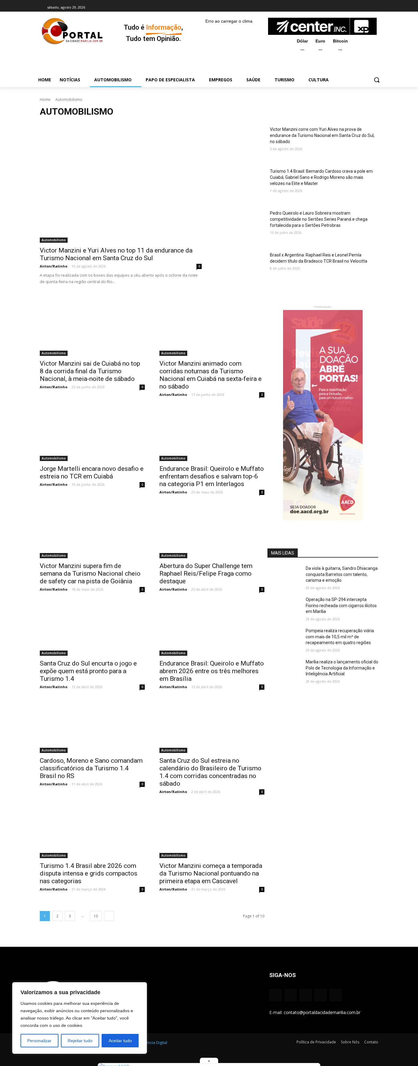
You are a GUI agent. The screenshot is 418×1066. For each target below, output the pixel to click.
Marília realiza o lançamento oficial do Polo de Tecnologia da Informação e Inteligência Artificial (342, 667)
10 (96, 916)
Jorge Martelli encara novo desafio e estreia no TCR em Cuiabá (92, 472)
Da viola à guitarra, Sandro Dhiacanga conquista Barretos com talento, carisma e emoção (342, 574)
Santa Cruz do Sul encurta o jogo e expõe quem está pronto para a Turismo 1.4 (88, 671)
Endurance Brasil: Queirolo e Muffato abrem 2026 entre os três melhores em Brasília (211, 671)
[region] (79, 1018)
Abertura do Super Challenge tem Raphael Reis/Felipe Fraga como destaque (205, 573)
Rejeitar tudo (80, 1040)
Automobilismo (54, 240)
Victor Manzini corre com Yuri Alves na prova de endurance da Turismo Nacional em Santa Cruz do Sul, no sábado (322, 135)
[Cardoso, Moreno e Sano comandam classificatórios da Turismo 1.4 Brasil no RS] (92, 727)
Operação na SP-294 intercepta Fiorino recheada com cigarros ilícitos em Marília (341, 605)
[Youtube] (367, 7)
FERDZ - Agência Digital (147, 1042)
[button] (376, 79)
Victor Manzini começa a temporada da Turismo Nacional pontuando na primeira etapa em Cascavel (210, 873)
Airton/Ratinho (53, 266)
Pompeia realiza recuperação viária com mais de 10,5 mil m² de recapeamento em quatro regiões (340, 636)
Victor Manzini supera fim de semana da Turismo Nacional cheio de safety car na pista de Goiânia (90, 573)
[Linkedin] (350, 7)
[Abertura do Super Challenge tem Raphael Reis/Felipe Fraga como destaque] (211, 532)
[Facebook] (333, 7)
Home (45, 99)
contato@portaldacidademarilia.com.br (322, 1012)
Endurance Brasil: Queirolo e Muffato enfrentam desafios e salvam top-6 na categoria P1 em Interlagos (211, 476)
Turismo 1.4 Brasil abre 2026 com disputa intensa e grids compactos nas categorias (88, 873)
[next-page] (109, 916)
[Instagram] (341, 7)
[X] (358, 7)
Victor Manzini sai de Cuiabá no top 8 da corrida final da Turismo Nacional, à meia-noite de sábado (90, 371)
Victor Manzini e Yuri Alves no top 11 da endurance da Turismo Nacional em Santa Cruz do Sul (116, 254)
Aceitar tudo (120, 1040)
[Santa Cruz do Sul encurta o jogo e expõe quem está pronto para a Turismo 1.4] (92, 629)
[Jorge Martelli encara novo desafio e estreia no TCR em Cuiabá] (92, 434)
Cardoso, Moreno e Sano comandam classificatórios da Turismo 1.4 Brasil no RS (91, 768)
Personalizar (39, 1040)
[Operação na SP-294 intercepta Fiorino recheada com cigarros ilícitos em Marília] (284, 608)
